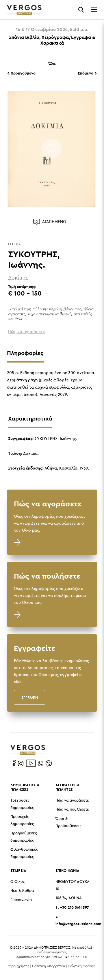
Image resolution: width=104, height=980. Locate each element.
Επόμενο (86, 73)
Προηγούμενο (23, 73)
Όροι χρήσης (19, 966)
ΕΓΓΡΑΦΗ (29, 697)
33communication (30, 956)
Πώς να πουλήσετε (72, 809)
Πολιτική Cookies (81, 966)
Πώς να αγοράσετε (72, 800)
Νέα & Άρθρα (22, 890)
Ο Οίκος (17, 881)
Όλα (52, 63)
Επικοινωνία (21, 900)
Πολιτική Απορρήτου (48, 966)
